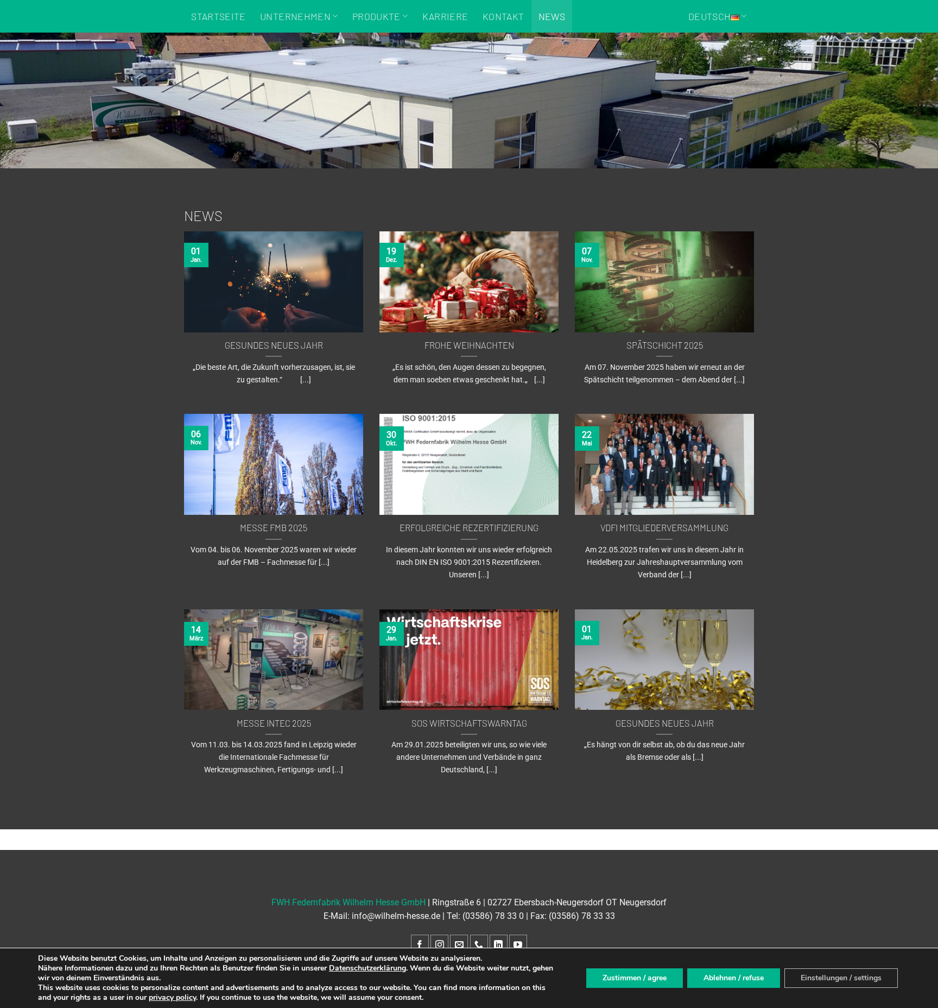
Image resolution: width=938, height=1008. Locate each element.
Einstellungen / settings (841, 978)
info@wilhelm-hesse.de (396, 916)
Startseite (218, 16)
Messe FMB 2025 (273, 527)
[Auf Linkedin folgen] (499, 945)
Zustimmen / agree (635, 978)
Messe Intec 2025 (274, 722)
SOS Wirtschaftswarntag (469, 722)
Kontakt (503, 16)
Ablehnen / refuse (734, 978)
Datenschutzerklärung (367, 968)
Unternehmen (295, 16)
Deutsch (709, 16)
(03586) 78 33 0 (493, 916)
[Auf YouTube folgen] (518, 945)
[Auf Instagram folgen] (439, 945)
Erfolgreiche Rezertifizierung (469, 527)
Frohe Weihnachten (469, 344)
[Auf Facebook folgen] (420, 945)
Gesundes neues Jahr (274, 344)
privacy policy (172, 997)
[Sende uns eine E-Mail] (459, 945)
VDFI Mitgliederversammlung (664, 527)
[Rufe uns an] (479, 945)
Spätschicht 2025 (664, 344)
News (551, 16)
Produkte (376, 16)
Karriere (445, 16)
